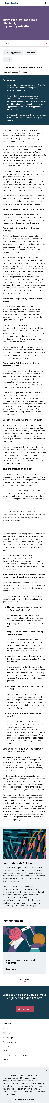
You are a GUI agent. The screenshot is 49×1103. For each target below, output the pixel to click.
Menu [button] (41, 3)
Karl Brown (23, 67)
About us (6, 1028)
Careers (6, 1060)
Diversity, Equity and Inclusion (15, 1055)
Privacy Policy (12, 1094)
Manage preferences (24, 1099)
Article (7, 59)
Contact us (7, 1064)
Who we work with (11, 1042)
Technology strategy (13, 53)
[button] (24, 980)
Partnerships (8, 1037)
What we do (8, 1033)
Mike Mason (11, 67)
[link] (25, 1009)
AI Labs (6, 1046)
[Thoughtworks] (10, 3)
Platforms (31, 53)
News (5, 1051)
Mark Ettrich (38, 67)
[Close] (46, 1070)
